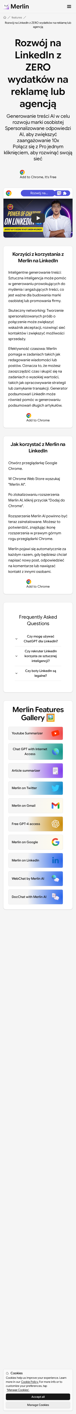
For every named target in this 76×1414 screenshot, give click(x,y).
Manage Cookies (38, 1405)
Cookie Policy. (30, 1382)
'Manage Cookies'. (18, 1390)
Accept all (38, 1397)
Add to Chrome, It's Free (38, 177)
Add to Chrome (38, 420)
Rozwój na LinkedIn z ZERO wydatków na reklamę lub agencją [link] (38, 25)
